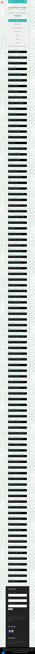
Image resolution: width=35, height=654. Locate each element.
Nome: (9, 598)
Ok (3, 653)
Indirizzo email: (12, 592)
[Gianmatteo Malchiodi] (17, 8)
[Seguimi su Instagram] (12, 631)
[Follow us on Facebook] (9, 631)
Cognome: (10, 603)
